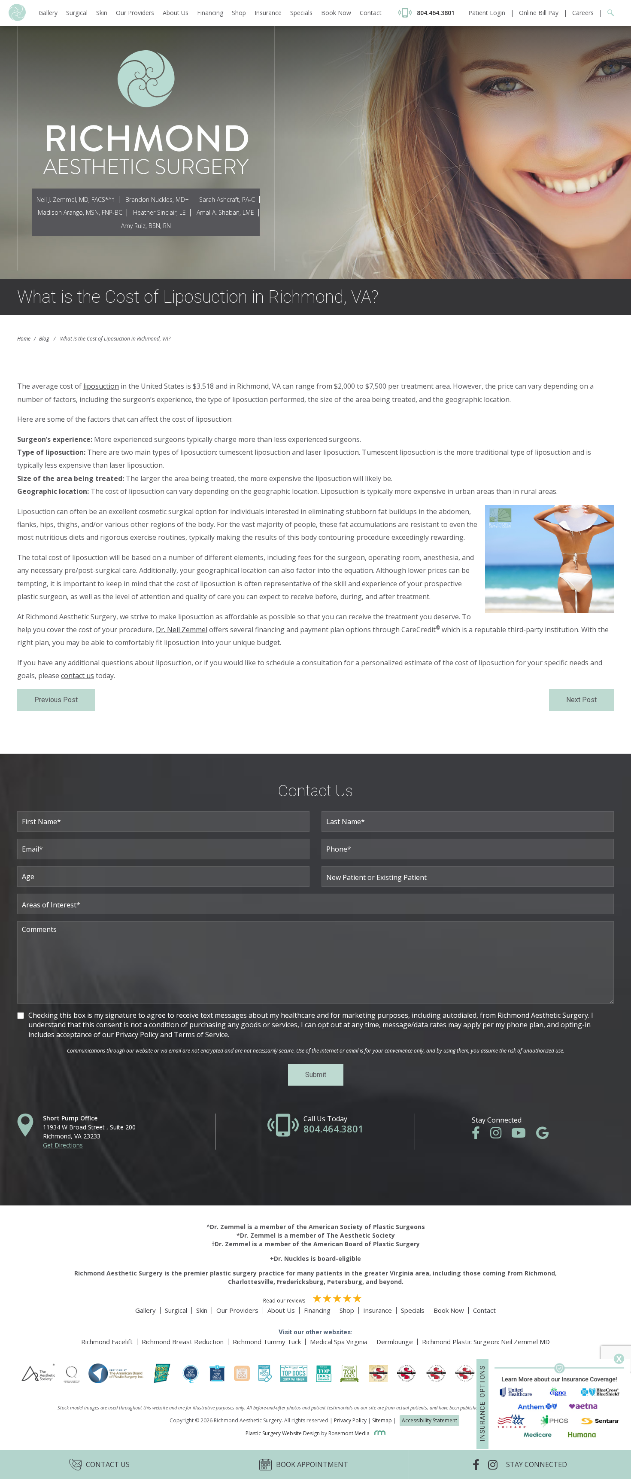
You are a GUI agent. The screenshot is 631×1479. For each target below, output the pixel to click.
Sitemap (382, 1420)
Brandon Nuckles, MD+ (157, 199)
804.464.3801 (333, 1128)
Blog (44, 338)
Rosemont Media (349, 1433)
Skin (101, 13)
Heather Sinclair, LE (159, 212)
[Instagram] (500, 1135)
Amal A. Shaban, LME (225, 212)
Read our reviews (284, 1300)
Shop (239, 13)
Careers (583, 13)
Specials (301, 13)
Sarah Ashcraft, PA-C (227, 199)
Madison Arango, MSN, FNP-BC (80, 212)
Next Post (581, 700)
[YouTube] (522, 1135)
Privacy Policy (350, 1420)
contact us (77, 675)
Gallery (48, 13)
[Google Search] (608, 12)
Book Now (336, 13)
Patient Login (486, 13)
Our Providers (135, 13)
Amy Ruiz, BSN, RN (146, 226)
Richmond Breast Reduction (183, 1341)
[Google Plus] (546, 1135)
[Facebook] (480, 1135)
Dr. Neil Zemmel (181, 629)
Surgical (77, 13)
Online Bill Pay (538, 13)
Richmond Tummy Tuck (267, 1341)
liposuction (101, 386)
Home (23, 338)
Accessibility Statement (429, 1420)
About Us (175, 13)
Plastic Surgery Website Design (283, 1433)
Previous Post (56, 700)
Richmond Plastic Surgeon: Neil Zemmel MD (486, 1341)
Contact (371, 13)
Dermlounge (394, 1341)
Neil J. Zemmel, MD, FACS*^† (75, 199)
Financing (210, 13)
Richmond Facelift (107, 1341)
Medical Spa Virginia (338, 1341)
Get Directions (63, 1145)
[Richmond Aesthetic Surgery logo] (17, 19)
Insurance (268, 13)
